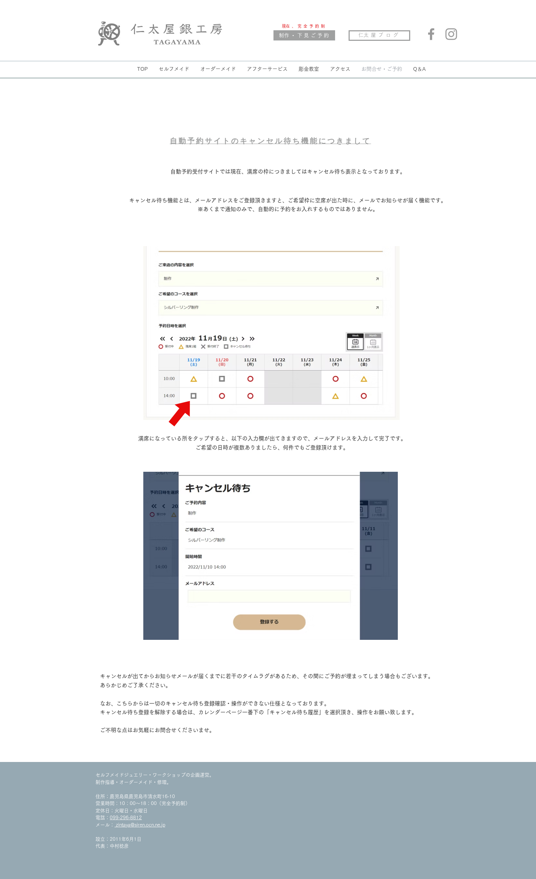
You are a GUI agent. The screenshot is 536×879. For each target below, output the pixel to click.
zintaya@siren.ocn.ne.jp (139, 824)
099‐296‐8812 (126, 817)
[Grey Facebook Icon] (431, 34)
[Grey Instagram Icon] (451, 34)
